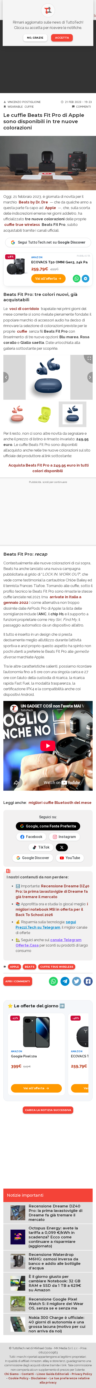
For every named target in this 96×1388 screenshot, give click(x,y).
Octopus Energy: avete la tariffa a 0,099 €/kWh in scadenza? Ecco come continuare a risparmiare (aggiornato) (53, 1237)
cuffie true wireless (22, 224)
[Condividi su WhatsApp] (76, 278)
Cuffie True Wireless (56, 966)
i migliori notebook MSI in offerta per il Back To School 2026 (52, 909)
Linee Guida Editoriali (53, 1374)
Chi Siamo (11, 1374)
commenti (83, 106)
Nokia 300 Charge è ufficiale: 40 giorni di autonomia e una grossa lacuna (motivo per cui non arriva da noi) (57, 1324)
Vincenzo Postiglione (24, 102)
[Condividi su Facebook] (88, 981)
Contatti (27, 1374)
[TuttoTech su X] (62, 847)
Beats (29, 966)
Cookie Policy (18, 1378)
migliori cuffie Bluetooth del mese (60, 802)
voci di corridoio (24, 308)
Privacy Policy (82, 1374)
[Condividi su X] (76, 981)
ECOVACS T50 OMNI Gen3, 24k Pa (59, 262)
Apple (50, 207)
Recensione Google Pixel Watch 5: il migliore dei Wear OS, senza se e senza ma (56, 1303)
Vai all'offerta (46, 278)
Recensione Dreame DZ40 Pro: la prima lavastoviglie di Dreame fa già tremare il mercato (52, 891)
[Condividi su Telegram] (85, 278)
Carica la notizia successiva (48, 1110)
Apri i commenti (17, 981)
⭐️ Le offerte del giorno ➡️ (36, 1005)
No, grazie (35, 37)
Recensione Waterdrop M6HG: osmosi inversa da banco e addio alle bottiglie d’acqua (55, 1261)
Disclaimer (39, 1378)
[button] (17, 414)
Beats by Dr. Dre (33, 202)
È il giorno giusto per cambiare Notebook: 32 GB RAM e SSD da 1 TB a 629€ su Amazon (55, 1283)
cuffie (22, 331)
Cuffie (29, 106)
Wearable (15, 106)
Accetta (62, 37)
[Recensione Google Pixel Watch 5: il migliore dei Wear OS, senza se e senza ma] (17, 1303)
